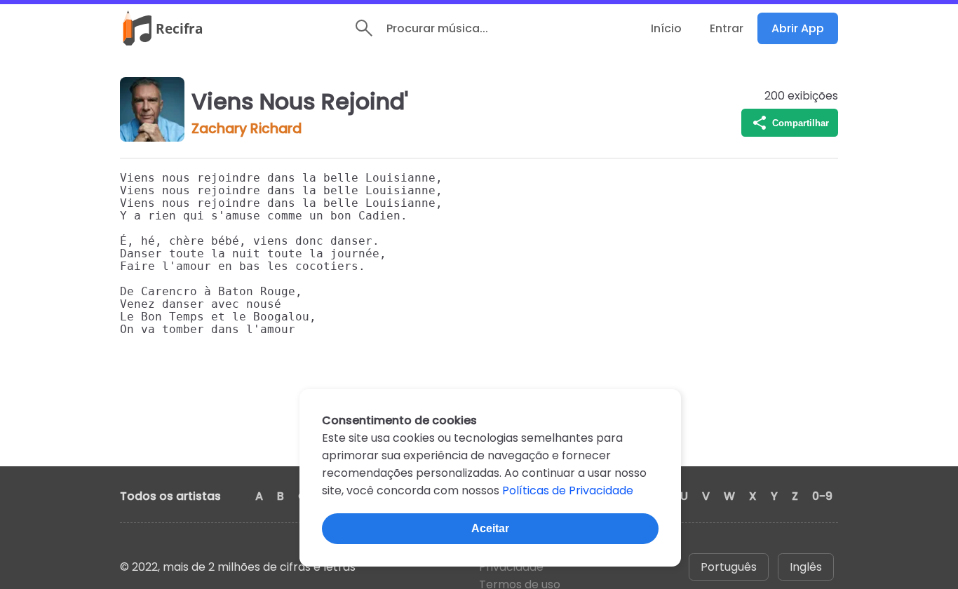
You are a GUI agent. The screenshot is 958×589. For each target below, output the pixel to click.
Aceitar (490, 528)
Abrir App (797, 28)
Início (666, 28)
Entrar (726, 28)
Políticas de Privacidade (567, 490)
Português (729, 567)
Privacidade (511, 567)
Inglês (806, 567)
